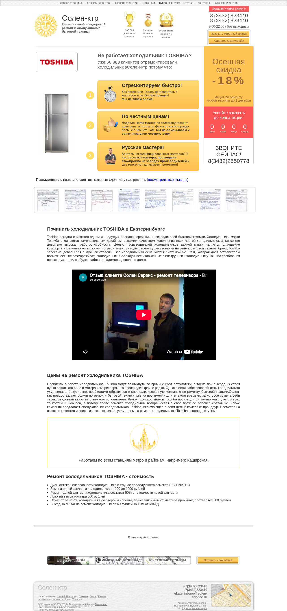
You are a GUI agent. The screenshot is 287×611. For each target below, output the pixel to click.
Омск (93, 596)
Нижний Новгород (67, 596)
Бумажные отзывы (119, 560)
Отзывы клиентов (98, 2)
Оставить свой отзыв (218, 560)
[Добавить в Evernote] (80, 605)
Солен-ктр (80, 17)
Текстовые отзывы (167, 560)
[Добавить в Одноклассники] (60, 605)
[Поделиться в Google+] (93, 605)
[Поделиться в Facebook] (40, 605)
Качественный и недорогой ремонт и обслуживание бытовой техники (84, 26)
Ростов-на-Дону (61, 599)
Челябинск (44, 599)
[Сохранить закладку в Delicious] (87, 605)
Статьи (188, 2)
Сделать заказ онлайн (229, 40)
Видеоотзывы (71, 560)
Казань (102, 596)
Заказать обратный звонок (229, 33)
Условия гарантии (126, 2)
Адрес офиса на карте (194, 608)
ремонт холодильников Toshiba (164, 411)
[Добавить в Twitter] (46, 605)
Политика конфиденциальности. (56, 609)
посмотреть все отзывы (167, 180)
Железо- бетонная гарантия (148, 33)
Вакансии (149, 2)
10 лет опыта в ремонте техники (166, 33)
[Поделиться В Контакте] (53, 605)
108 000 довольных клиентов (129, 33)
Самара (83, 596)
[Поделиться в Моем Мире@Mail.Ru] (67, 605)
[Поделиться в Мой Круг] (73, 605)
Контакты (204, 2)
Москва (76, 599)
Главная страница (70, 2)
